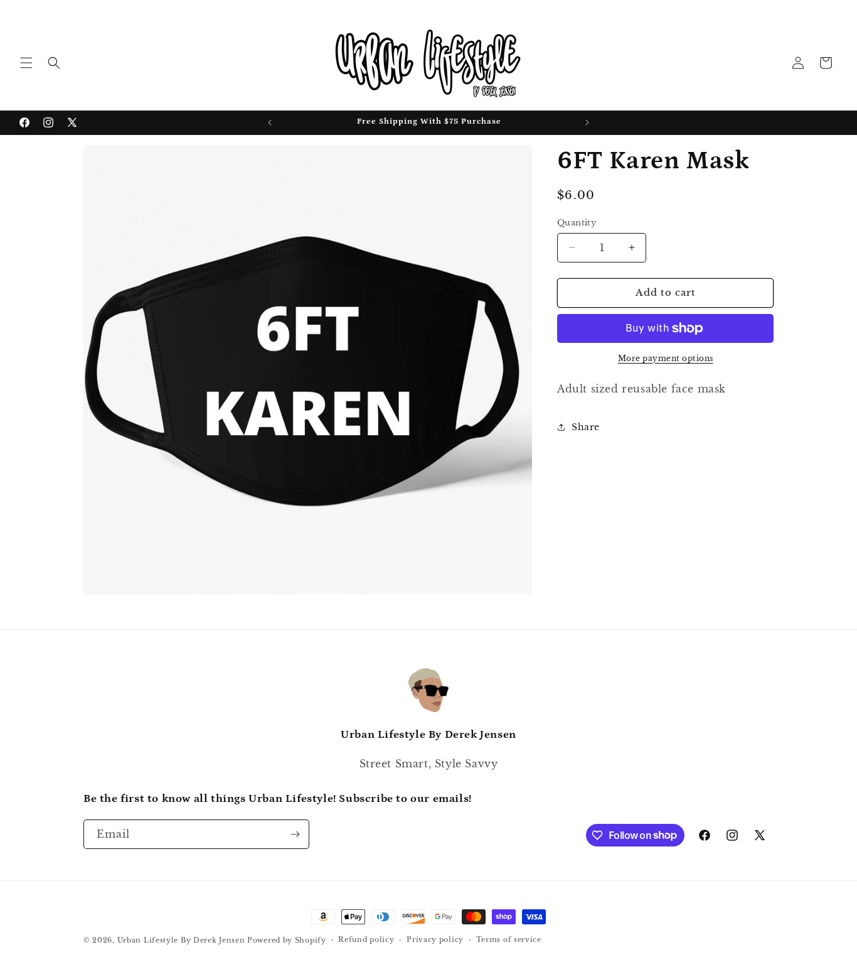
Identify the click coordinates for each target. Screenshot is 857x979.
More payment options (665, 358)
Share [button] (586, 427)
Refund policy (366, 939)
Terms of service (508, 939)
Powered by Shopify (286, 940)
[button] (26, 63)
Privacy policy (435, 939)
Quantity (576, 222)
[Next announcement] (587, 122)
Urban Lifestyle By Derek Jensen (181, 940)
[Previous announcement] (270, 122)
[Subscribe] (295, 834)
